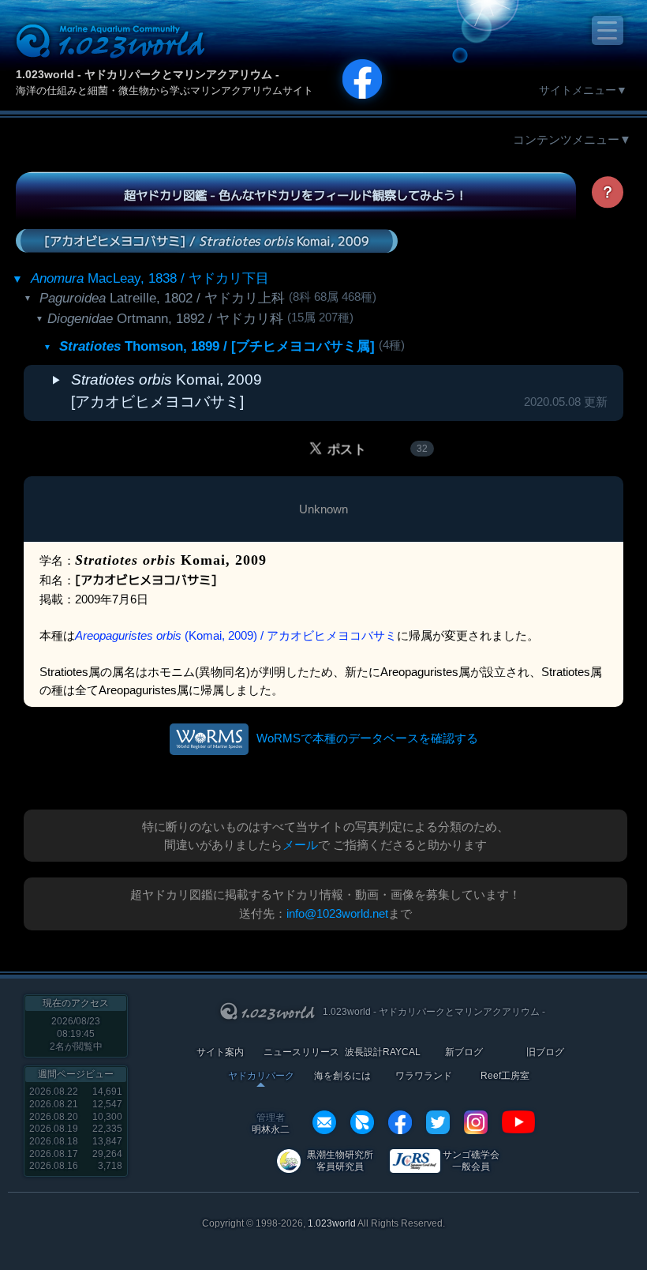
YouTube (518, 1122)
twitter (438, 1122)
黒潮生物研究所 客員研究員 (340, 1160)
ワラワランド (423, 1076)
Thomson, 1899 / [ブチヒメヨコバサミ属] (217, 346)
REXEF (362, 1122)
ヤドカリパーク (261, 1076)
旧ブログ (545, 1052)
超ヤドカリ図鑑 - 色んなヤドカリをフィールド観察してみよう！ (295, 195)
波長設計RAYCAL (383, 1052)
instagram (476, 1122)
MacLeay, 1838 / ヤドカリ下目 (150, 278)
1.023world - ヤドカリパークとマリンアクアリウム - (147, 74)
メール (300, 844)
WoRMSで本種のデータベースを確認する (367, 738)
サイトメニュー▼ (583, 90)
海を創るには (342, 1076)
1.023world (332, 1223)
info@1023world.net (337, 913)
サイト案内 (220, 1052)
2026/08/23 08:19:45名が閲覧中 (76, 1033)
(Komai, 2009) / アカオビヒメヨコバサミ (236, 635)
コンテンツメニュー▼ (572, 139)
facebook (400, 1122)
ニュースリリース (301, 1052)
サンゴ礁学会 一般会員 (471, 1160)
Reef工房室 (505, 1076)
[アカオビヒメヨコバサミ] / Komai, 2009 (206, 240)
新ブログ (464, 1052)
